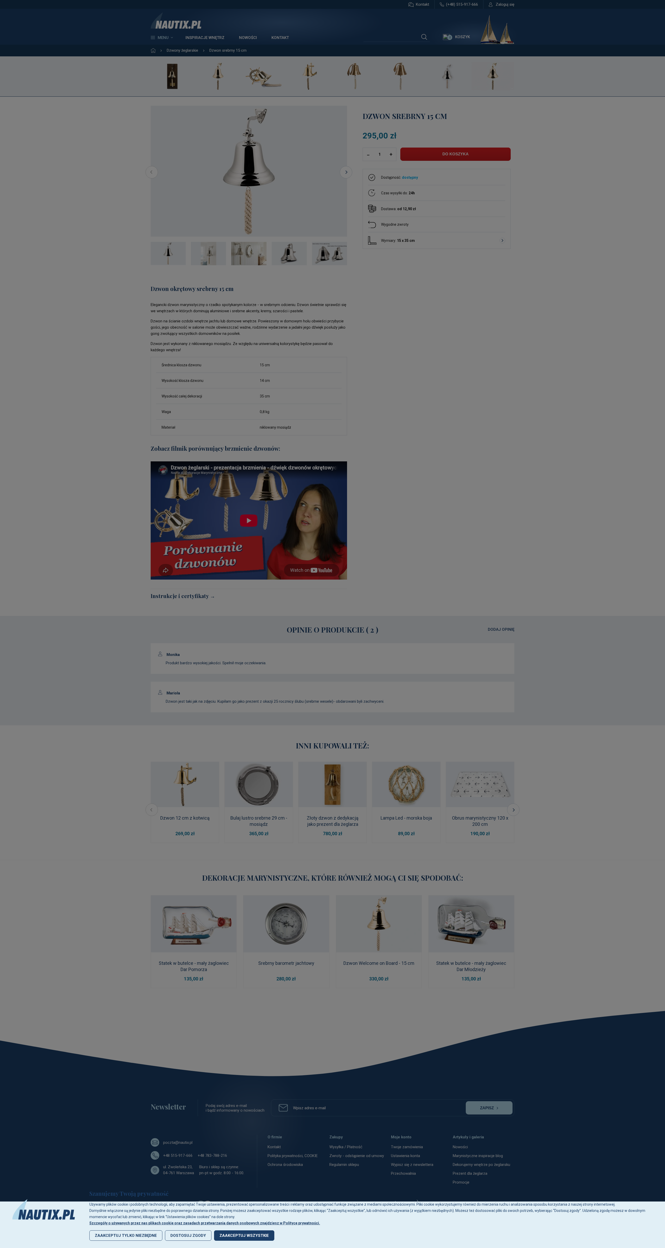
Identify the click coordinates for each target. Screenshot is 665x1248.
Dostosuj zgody (188, 1235)
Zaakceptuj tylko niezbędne (126, 1235)
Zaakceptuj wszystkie (244, 1235)
